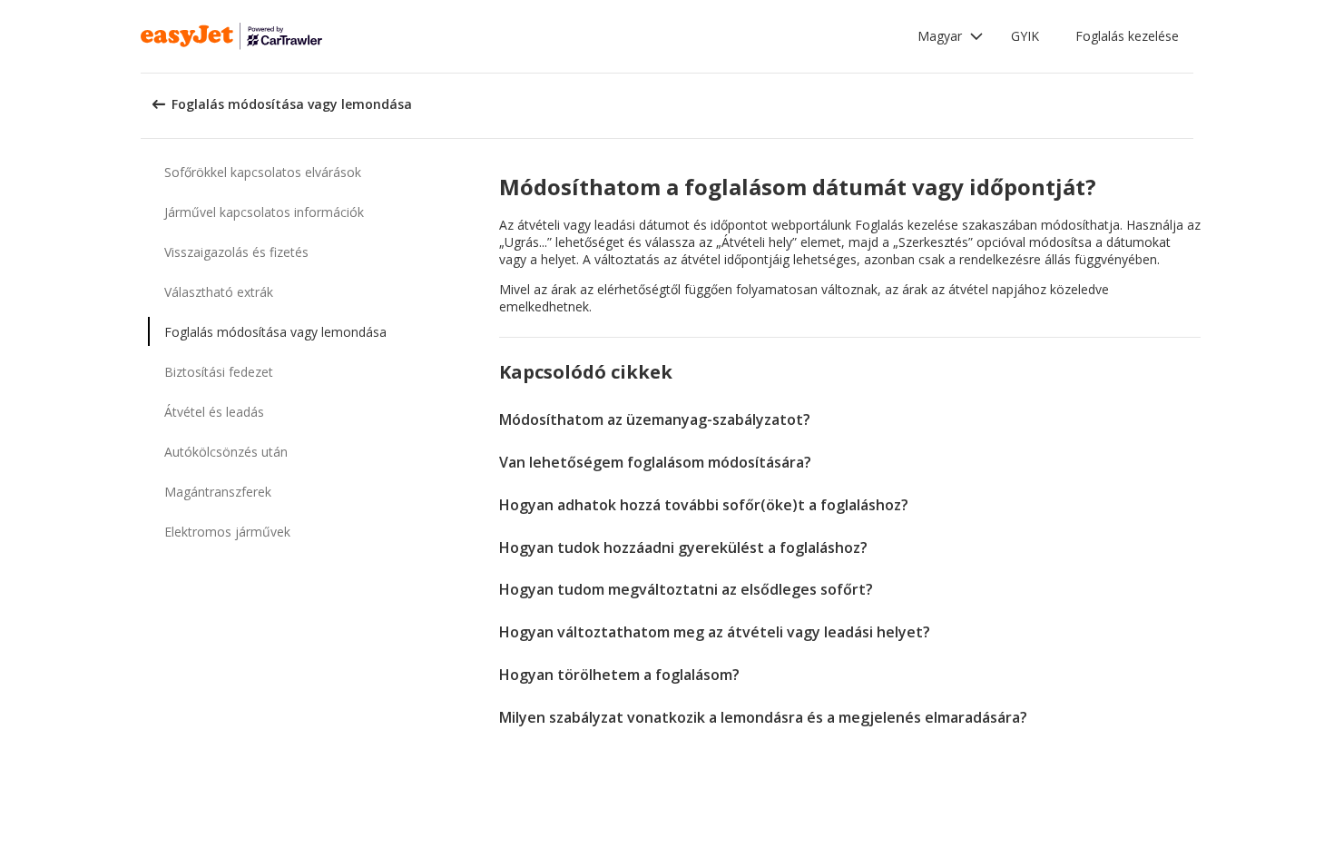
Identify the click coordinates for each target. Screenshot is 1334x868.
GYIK (1025, 35)
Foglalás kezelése (1127, 35)
